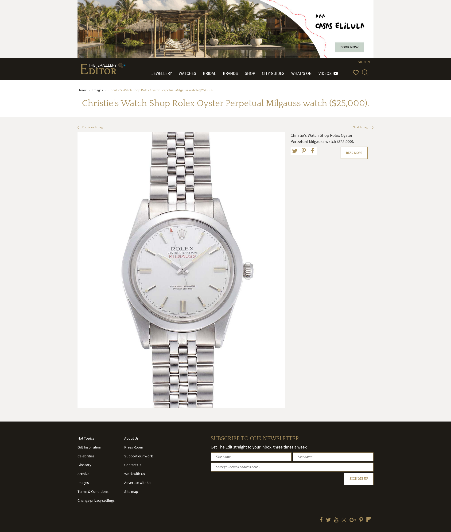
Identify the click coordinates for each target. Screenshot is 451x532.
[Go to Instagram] (344, 520)
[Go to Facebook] (321, 520)
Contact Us (132, 464)
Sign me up (359, 479)
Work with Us (134, 473)
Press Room (133, 447)
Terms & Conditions (93, 491)
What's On (301, 73)
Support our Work (138, 456)
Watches (187, 73)
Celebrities (86, 456)
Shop (250, 73)
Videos (326, 73)
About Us (131, 438)
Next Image (361, 127)
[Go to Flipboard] (368, 519)
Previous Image (93, 127)
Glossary (84, 464)
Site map (131, 491)
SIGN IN (364, 62)
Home (82, 90)
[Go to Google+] (353, 520)
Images (97, 90)
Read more (354, 153)
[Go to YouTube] (336, 520)
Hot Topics (86, 438)
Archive (83, 473)
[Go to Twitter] (328, 520)
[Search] (365, 72)
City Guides (273, 73)
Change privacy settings (96, 500)
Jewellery (162, 73)
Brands (230, 73)
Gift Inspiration (89, 447)
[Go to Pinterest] (361, 520)
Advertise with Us (137, 482)
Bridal (209, 73)
